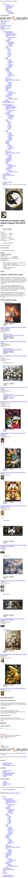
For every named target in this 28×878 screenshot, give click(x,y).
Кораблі (10, 97)
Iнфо (4, 3)
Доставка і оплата (10, 5)
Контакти (5, 178)
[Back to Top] (1, 794)
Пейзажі (7, 70)
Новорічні (8, 68)
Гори (9, 71)
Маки (9, 63)
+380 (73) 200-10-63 (5, 20)
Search (2, 24)
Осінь (7, 46)
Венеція (10, 82)
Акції (4, 176)
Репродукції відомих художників (13, 79)
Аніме (7, 36)
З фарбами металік (10, 32)
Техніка (7, 96)
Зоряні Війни (11, 43)
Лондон (10, 83)
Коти (9, 51)
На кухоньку (8, 78)
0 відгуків (3, 232)
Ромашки (10, 65)
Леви (9, 50)
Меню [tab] (4, 796)
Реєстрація (10, 12)
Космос (7, 69)
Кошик (4, 785)
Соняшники (11, 62)
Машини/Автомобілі (13, 98)
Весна (7, 89)
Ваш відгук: (3, 734)
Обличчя (10, 94)
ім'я (1, 728)
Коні (9, 56)
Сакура (10, 66)
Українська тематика (10, 35)
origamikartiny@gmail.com (8, 876)
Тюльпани (10, 64)
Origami (10, 228)
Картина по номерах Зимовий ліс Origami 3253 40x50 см (13, 580)
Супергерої (10, 45)
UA (6, 10)
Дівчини (10, 91)
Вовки (9, 49)
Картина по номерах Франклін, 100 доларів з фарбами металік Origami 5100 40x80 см (13, 619)
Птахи (9, 52)
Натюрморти (8, 85)
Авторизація (11, 13)
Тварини (5, 183)
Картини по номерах (7, 31)
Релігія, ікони (9, 87)
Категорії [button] (3, 29)
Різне (7, 99)
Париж (9, 84)
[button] (2, 27)
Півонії (10, 61)
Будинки (10, 72)
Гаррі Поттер (11, 42)
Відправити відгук (4, 746)
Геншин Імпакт (11, 37)
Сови (9, 55)
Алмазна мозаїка (6, 101)
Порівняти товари (7, 783)
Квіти (7, 58)
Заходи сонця (11, 75)
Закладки (5, 782)
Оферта (4, 776)
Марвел (10, 44)
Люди (7, 90)
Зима (7, 57)
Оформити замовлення (15, 792)
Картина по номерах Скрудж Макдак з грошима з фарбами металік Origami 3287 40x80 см (14, 546)
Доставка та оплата (7, 775)
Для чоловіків (9, 95)
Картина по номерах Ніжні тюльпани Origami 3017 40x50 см (14, 401)
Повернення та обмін (8, 774)
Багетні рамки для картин (9, 102)
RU (9, 10)
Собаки (10, 54)
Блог (4, 177)
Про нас (7, 4)
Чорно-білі (8, 88)
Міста (7, 81)
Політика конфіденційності (9, 772)
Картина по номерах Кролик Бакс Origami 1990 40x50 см (13, 472)
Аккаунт (5, 781)
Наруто (10, 38)
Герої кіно (8, 41)
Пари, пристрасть (12, 92)
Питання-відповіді (7, 770)
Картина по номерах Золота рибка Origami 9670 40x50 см (13, 688)
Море (9, 76)
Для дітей (8, 39)
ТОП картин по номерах (11, 33)
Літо (7, 77)
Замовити (15, 256)
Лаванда (10, 59)
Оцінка (2, 737)
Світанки (10, 74)
